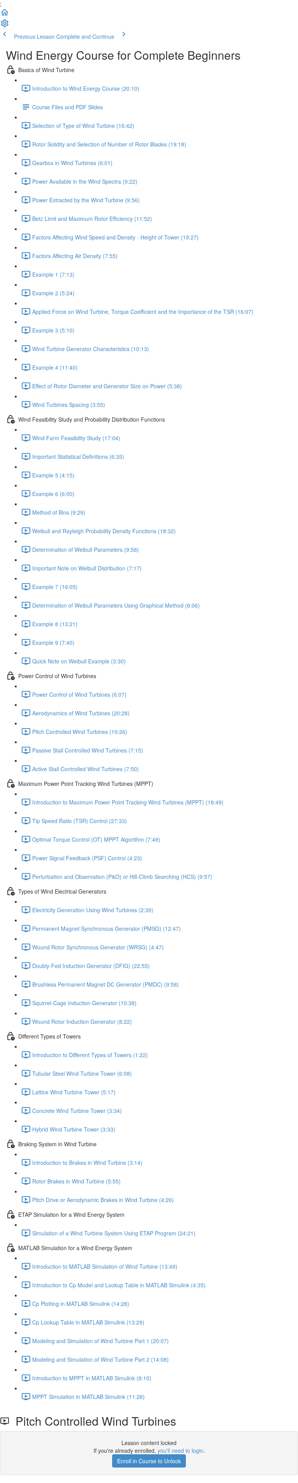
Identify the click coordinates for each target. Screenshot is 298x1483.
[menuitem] (4, 25)
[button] (4, 15)
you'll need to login (180, 1450)
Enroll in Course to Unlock (149, 1461)
